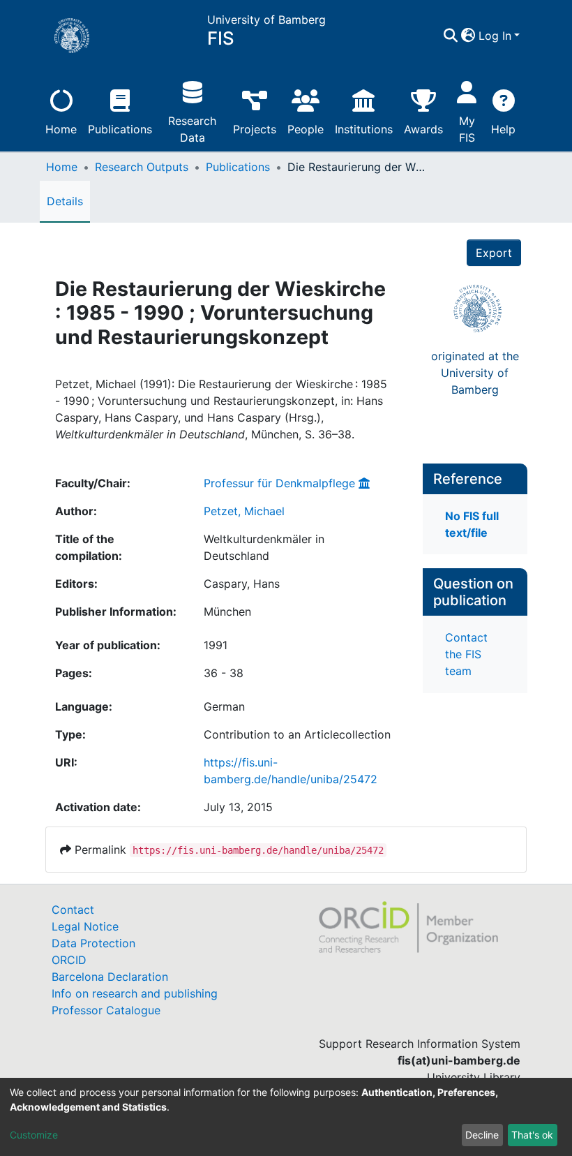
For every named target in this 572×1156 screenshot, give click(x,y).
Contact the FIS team (466, 654)
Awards (423, 129)
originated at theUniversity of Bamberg (475, 373)
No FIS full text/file (472, 524)
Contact (73, 910)
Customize (34, 1135)
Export (494, 253)
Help (503, 129)
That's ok (532, 1135)
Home (61, 129)
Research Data (192, 129)
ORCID (69, 960)
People (305, 129)
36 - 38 (223, 673)
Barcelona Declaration (110, 977)
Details (65, 201)
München (227, 611)
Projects (254, 129)
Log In (495, 36)
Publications (120, 129)
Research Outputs (141, 167)
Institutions (364, 129)
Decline (482, 1135)
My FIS (467, 129)
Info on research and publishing (135, 993)
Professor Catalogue (106, 1010)
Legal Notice (85, 926)
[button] (468, 35)
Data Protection (93, 943)
